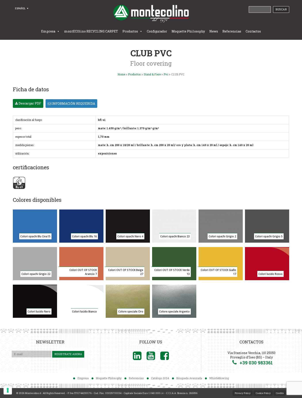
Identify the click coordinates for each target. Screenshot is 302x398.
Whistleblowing (219, 378)
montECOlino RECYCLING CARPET (91, 31)
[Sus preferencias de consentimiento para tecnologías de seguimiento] (8, 390)
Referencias (231, 31)
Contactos (253, 31)
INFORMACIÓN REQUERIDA (73, 103)
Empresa (48, 31)
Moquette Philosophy (188, 31)
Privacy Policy (242, 393)
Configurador (157, 31)
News (213, 31)
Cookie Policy (263, 393)
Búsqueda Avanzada (189, 378)
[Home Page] (151, 13)
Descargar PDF (29, 103)
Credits (280, 393)
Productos (130, 31)
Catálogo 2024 (160, 378)
